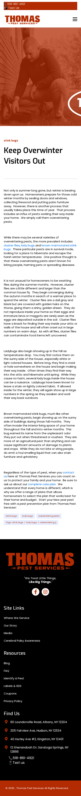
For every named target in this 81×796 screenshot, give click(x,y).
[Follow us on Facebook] (35, 592)
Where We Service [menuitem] (16, 618)
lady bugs (28, 245)
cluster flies (12, 245)
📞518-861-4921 (21, 757)
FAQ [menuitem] (6, 671)
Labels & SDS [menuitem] (12, 686)
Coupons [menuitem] (10, 693)
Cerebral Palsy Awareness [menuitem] (22, 641)
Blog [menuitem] (7, 663)
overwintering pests (49, 515)
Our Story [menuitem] (10, 625)
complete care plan (42, 484)
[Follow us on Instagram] (45, 592)
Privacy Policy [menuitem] (13, 701)
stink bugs (11, 515)
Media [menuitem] (8, 633)
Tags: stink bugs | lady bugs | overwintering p (31, 522)
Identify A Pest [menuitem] (14, 678)
